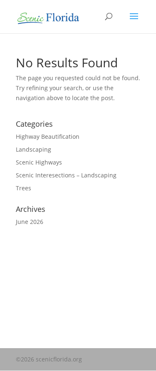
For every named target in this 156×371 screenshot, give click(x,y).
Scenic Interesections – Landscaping (66, 175)
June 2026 (29, 222)
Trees (23, 188)
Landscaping (33, 149)
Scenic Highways (39, 162)
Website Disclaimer (42, 271)
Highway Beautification (47, 136)
